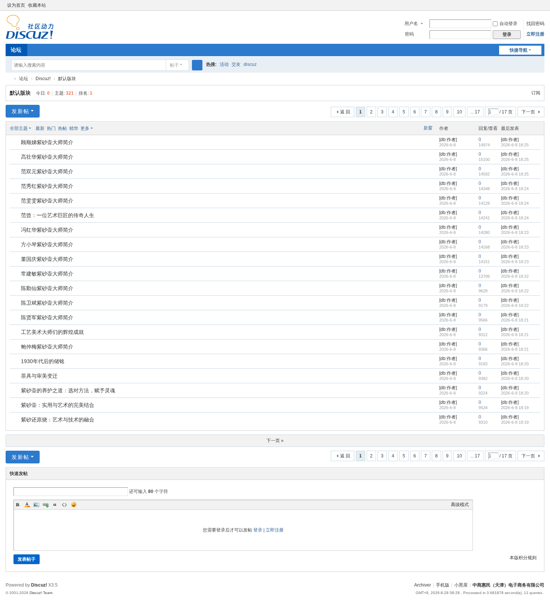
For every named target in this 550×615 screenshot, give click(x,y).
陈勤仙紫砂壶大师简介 (47, 288)
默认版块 (67, 78)
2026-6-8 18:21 (515, 320)
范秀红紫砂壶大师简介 (47, 186)
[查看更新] (99, 128)
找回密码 (535, 23)
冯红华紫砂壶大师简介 (47, 230)
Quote (55, 504)
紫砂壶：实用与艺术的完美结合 (57, 405)
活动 (224, 64)
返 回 (345, 112)
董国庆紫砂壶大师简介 (47, 259)
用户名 (411, 23)
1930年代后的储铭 (42, 361)
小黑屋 (461, 585)
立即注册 (535, 34)
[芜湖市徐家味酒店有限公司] (30, 26)
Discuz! (43, 78)
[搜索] (197, 65)
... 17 (475, 112)
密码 (409, 34)
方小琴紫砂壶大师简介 (47, 244)
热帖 (62, 128)
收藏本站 (37, 5)
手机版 (442, 585)
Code (64, 504)
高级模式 (460, 504)
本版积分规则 (523, 557)
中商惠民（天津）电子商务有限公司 (508, 585)
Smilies (73, 504)
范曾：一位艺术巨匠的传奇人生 (57, 215)
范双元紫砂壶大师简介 (47, 171)
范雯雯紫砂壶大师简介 (47, 201)
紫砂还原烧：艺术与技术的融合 (57, 420)
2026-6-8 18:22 (515, 276)
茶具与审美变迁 (39, 376)
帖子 (174, 65)
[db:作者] (448, 139)
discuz (250, 64)
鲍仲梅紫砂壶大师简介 (47, 347)
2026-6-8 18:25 (515, 145)
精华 (73, 128)
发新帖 (21, 111)
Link (45, 504)
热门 (51, 128)
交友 (236, 64)
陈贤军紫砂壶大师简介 (47, 317)
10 (459, 112)
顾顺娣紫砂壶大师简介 (47, 142)
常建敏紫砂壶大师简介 (47, 274)
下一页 (528, 112)
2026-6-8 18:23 (515, 232)
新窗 (428, 128)
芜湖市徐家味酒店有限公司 (9, 78)
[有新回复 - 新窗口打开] (16, 142)
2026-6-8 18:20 (515, 364)
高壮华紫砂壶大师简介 (47, 157)
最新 (40, 128)
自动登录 (508, 23)
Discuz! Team (41, 593)
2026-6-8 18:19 (515, 407)
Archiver (422, 585)
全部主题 (19, 128)
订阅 (535, 92)
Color (27, 504)
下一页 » (275, 440)
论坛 (16, 50)
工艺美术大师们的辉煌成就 (52, 332)
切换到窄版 (541, 8)
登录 (257, 530)
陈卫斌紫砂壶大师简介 (47, 303)
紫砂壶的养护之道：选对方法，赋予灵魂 (68, 390)
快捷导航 (519, 50)
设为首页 (16, 5)
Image (36, 504)
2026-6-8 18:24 (515, 188)
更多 (84, 128)
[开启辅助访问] (534, 5)
